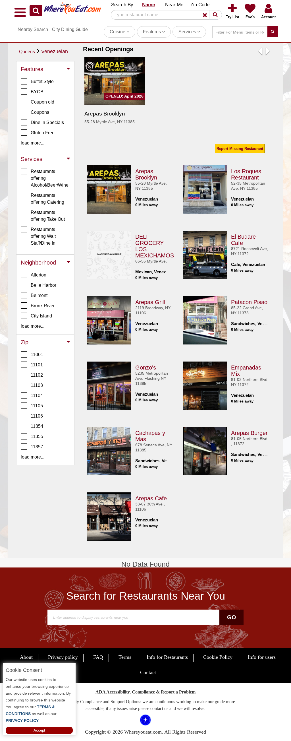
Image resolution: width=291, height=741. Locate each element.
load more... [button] (32, 143)
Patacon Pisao (249, 302)
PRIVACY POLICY (22, 720)
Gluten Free (43, 132)
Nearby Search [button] (33, 29)
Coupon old (42, 102)
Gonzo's (145, 367)
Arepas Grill (150, 302)
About (26, 657)
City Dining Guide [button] (70, 29)
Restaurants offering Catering (47, 199)
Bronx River (43, 305)
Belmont (39, 295)
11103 (37, 385)
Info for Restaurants (167, 657)
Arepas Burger (249, 433)
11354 (37, 426)
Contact (148, 672)
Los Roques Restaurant (246, 174)
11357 (37, 446)
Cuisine (118, 31)
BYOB (37, 91)
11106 (37, 416)
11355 (37, 436)
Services (187, 31)
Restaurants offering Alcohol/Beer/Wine (49, 178)
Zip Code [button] (199, 4)
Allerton (38, 275)
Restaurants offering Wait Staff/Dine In (43, 236)
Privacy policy (63, 657)
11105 (37, 405)
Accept (39, 730)
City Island (41, 315)
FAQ (98, 657)
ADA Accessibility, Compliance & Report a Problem (145, 692)
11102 (37, 375)
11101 (37, 364)
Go (231, 617)
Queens (27, 51)
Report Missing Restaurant (240, 148)
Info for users (262, 657)
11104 (37, 395)
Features (152, 31)
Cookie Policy (217, 657)
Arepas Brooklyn (146, 174)
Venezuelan (54, 51)
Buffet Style (42, 81)
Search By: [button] (123, 4)
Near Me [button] (174, 4)
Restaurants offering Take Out (48, 216)
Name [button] (148, 4)
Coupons (40, 112)
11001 (37, 354)
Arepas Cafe (151, 498)
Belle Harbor (43, 285)
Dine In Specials (47, 122)
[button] (36, 10)
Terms (125, 657)
